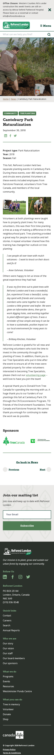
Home (6, 99)
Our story (8, 643)
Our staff (8, 653)
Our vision (8, 648)
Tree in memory (11, 704)
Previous (14, 469)
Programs (8, 676)
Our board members (14, 658)
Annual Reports (11, 630)
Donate (7, 714)
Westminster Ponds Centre (17, 691)
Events (6, 681)
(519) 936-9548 (11, 602)
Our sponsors (10, 663)
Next (42, 469)
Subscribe (27, 525)
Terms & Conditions (12, 753)
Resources (8, 686)
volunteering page (36, 375)
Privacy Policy (9, 749)
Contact (7, 615)
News (13, 99)
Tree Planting (27, 113)
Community (10, 113)
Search (6, 625)
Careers (7, 620)
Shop (5, 719)
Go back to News (27, 462)
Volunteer (8, 709)
